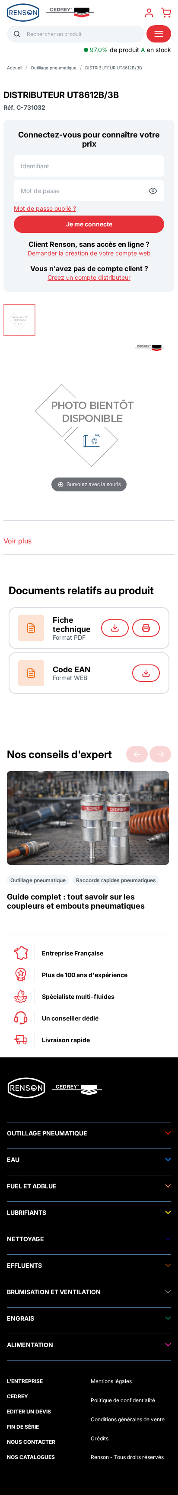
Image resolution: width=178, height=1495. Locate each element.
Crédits (99, 1438)
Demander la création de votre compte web (89, 253)
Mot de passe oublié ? (45, 208)
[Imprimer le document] (146, 628)
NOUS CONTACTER (31, 1442)
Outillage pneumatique (53, 67)
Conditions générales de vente (128, 1419)
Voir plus (17, 540)
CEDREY (17, 1396)
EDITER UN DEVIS (29, 1411)
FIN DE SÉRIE (23, 1426)
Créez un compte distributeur (89, 277)
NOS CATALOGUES (31, 1457)
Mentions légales (111, 1381)
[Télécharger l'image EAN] (146, 673)
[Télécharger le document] (115, 628)
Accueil (14, 67)
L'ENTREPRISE (25, 1381)
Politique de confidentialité (123, 1400)
